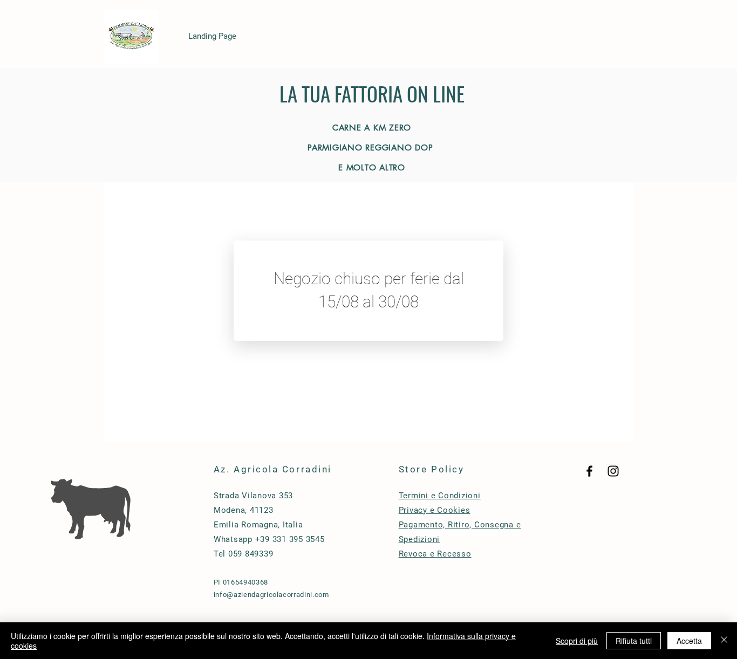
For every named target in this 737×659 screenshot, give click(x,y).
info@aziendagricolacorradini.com (271, 595)
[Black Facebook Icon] (589, 471)
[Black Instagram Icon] (613, 471)
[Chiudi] (724, 640)
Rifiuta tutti (634, 640)
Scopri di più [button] (577, 640)
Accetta (689, 640)
